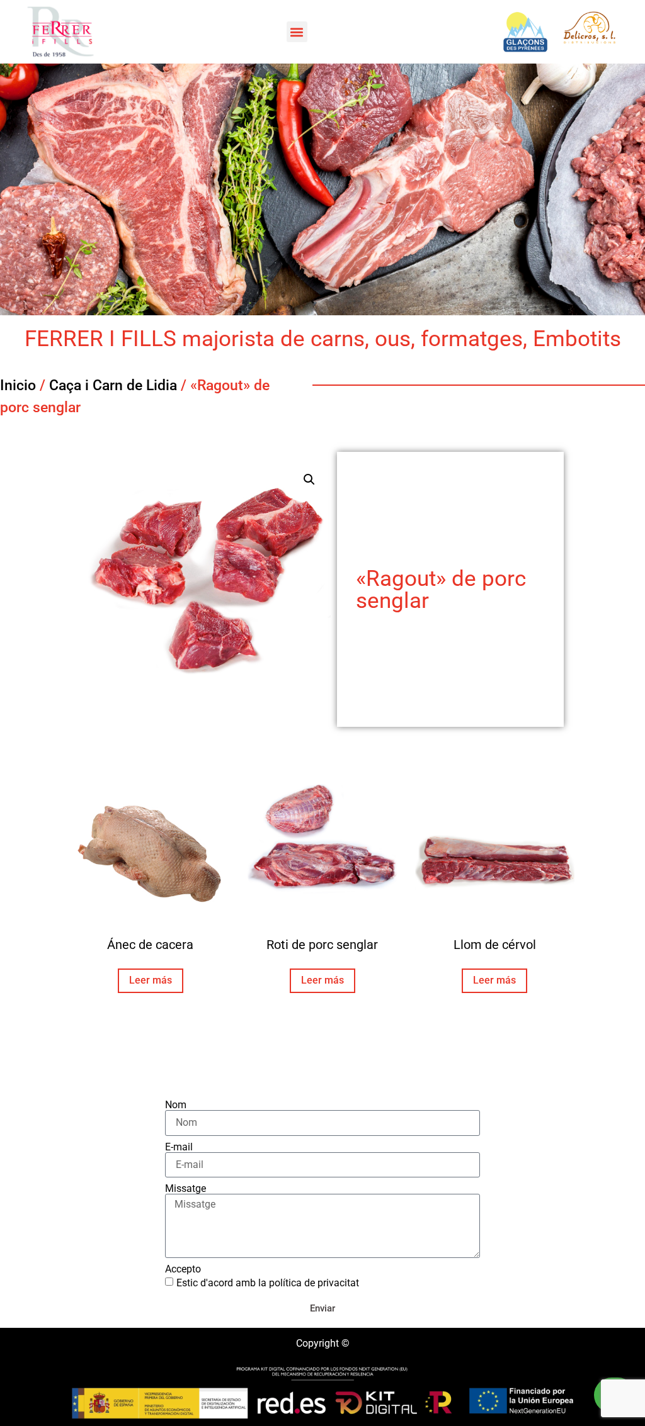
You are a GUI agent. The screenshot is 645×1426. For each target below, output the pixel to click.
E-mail (179, 1147)
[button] (297, 31)
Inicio (18, 385)
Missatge (185, 1189)
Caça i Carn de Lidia (113, 385)
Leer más (150, 980)
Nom (175, 1105)
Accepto (183, 1269)
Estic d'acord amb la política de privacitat (267, 1282)
